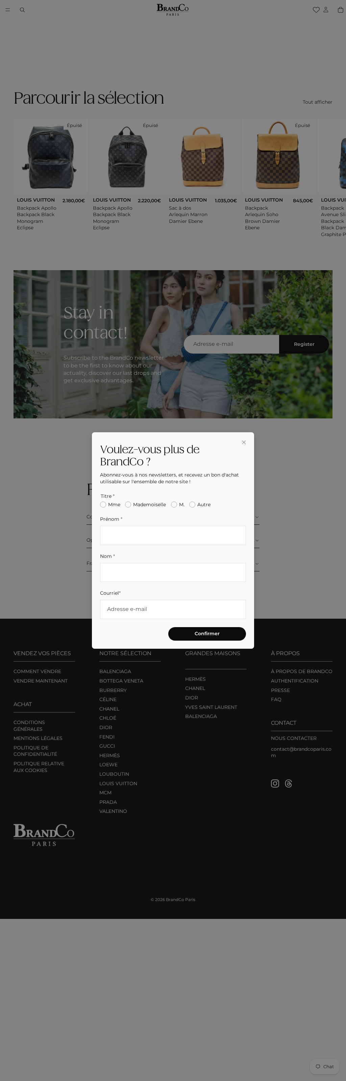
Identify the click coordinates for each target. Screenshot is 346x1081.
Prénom (111, 519)
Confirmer (207, 633)
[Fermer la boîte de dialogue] (244, 442)
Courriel (110, 593)
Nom (107, 556)
